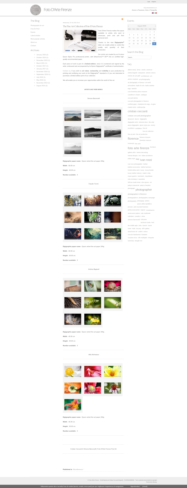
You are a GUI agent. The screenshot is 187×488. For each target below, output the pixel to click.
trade (133, 228)
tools (140, 225)
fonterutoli (131, 143)
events (153, 125)
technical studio (146, 222)
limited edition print (134, 170)
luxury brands (149, 170)
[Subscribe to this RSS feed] (122, 19)
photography (132, 201)
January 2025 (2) (42, 55)
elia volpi (151, 122)
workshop (131, 241)
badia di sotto (140, 85)
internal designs (133, 155)
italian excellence (147, 155)
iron (140, 155)
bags (129, 88)
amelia (143, 70)
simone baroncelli (134, 219)
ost (151, 182)
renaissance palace (134, 213)
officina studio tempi (134, 182)
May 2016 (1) (41, 80)
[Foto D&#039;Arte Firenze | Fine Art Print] (80, 41)
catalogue (144, 95)
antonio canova (150, 73)
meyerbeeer (148, 176)
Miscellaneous (78, 469)
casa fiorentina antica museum (137, 91)
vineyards (151, 237)
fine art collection (148, 131)
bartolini (134, 88)
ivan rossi (146, 159)
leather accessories (134, 167)
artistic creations (133, 79)
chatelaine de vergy (144, 104)
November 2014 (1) (43, 83)
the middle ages (133, 225)
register (143, 210)
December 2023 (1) (43, 60)
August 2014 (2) (42, 85)
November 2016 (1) (43, 71)
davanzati (131, 119)
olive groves (145, 182)
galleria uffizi (132, 152)
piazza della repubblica (144, 204)
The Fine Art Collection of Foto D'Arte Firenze (83, 26)
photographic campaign (147, 197)
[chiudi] (144, 486)
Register (154, 1)
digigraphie (143, 119)
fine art (145, 128)
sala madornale (145, 213)
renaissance (150, 210)
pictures (130, 207)
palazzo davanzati (133, 185)
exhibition (138, 128)
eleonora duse (143, 122)
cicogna (153, 104)
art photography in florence (136, 82)
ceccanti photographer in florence (138, 101)
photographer (144, 189)
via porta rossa (132, 237)
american (149, 70)
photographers (133, 197)
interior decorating (142, 152)
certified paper (132, 104)
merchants (141, 176)
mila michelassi (133, 179)
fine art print (131, 134)
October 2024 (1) (42, 57)
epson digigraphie (133, 125)
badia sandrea (149, 85)
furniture (153, 147)
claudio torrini (132, 107)
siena (143, 216)
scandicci (138, 216)
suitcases (144, 219)
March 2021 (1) (41, 63)
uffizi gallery (145, 228)
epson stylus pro (145, 125)
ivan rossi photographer (135, 164)
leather (145, 164)
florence (133, 138)
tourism (145, 225)
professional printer (134, 210)
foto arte (138, 143)
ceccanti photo (133, 98)
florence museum (145, 137)
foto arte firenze (138, 148)
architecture (145, 76)
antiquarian (141, 73)
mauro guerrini (132, 176)
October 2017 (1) (42, 66)
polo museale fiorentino (141, 207)
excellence (131, 128)
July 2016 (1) (40, 77)
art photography (144, 79)
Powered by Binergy (151, 482)
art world (148, 82)
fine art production (141, 134)
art (151, 76)
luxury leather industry (135, 173)
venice (145, 231)
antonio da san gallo (134, 76)
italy (137, 159)
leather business (146, 167)
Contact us (66, 71)
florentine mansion (145, 140)
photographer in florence (137, 194)
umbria (140, 231)
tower (129, 228)
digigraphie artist (133, 122)
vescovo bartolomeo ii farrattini (137, 234)
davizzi (137, 119)
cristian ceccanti (138, 111)
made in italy (147, 173)
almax (139, 70)
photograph (131, 188)
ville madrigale (142, 237)
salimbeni (131, 216)
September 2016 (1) (43, 74)
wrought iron (138, 241)
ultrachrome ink (132, 231)
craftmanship (141, 107)
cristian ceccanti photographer (139, 116)
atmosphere (131, 85)
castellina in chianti (134, 95)
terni (152, 222)
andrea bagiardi (132, 73)
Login (148, 1)
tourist (150, 225)
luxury (142, 170)
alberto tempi (132, 70)
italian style (131, 158)
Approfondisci (135, 486)
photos (147, 201)
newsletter (141, 179)
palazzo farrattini (145, 185)
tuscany (138, 228)
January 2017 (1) (42, 69)
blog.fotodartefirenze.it (150, 8)
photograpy (140, 201)
